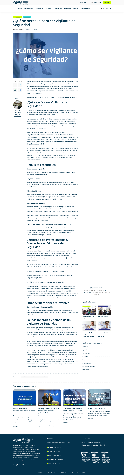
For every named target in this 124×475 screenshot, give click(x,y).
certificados (34, 377)
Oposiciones (85, 369)
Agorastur (17, 17)
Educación (27, 17)
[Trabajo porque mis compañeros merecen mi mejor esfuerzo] (24, 397)
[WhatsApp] (88, 2)
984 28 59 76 (59, 459)
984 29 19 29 (56, 452)
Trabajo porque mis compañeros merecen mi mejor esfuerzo (24, 411)
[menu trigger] (15, 8)
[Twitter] (20, 85)
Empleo (84, 359)
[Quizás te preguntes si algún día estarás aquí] (17, 104)
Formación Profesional (88, 366)
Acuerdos (85, 346)
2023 (24, 377)
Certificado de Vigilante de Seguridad (39, 230)
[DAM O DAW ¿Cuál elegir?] (99, 397)
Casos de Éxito (86, 353)
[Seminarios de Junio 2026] (89, 310)
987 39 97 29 (56, 463)
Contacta (107, 2)
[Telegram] (20, 90)
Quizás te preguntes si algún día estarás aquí (17, 113)
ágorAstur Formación (18, 29)
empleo (44, 377)
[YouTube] (86, 2)
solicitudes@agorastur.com (61, 443)
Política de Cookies (68, 473)
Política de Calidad (81, 473)
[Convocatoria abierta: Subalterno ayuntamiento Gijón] (89, 326)
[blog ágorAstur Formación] (21, 2)
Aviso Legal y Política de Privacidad (52, 473)
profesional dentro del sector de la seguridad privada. (56, 253)
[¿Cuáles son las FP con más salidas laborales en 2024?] (74, 397)
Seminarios (85, 373)
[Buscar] (110, 8)
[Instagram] (82, 2)
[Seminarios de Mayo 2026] (104, 310)
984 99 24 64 (57, 455)
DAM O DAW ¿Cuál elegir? (97, 408)
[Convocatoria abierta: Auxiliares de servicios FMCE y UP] (104, 326)
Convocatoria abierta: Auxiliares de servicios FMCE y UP (104, 334)
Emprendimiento (86, 363)
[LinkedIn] (84, 2)
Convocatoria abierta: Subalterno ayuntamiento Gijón (88, 334)
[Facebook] (80, 2)
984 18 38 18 (57, 448)
